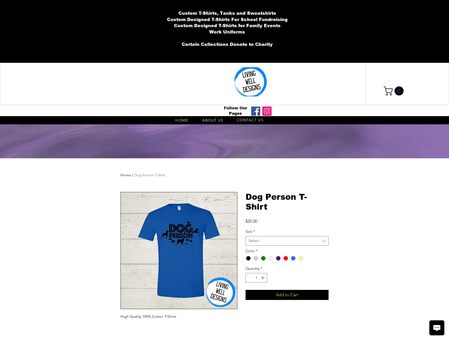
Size (250, 231)
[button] (395, 91)
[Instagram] (267, 111)
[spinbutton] (256, 277)
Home (125, 175)
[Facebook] (255, 111)
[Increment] (263, 277)
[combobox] (287, 240)
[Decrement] (249, 277)
